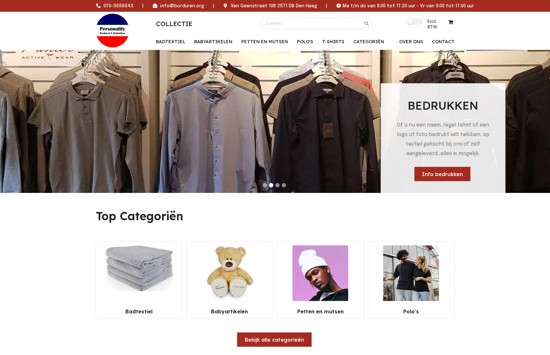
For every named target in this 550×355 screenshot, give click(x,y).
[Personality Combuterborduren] (113, 30)
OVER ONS (411, 41)
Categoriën (368, 41)
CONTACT (443, 41)
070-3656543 (118, 6)
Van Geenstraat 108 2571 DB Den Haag (274, 6)
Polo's (305, 41)
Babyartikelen (213, 41)
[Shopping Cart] (451, 22)
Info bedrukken (442, 174)
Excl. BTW (432, 24)
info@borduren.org (182, 6)
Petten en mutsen (264, 41)
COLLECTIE (174, 24)
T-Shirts (333, 41)
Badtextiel (170, 41)
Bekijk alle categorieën (274, 339)
